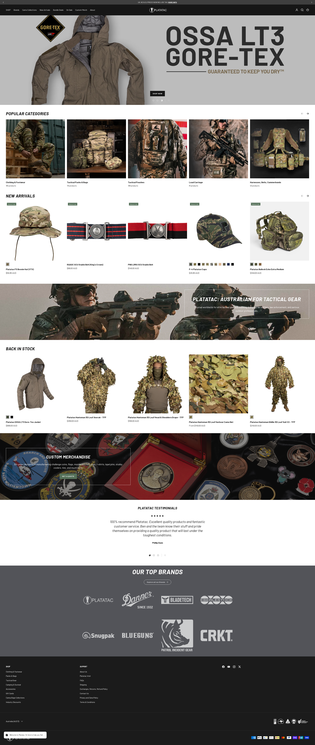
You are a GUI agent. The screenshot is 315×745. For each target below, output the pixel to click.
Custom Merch (81, 10)
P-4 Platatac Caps (198, 269)
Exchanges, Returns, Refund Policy (94, 689)
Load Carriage (196, 182)
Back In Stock (20, 348)
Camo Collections (29, 10)
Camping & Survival (13, 685)
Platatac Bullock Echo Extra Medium (267, 269)
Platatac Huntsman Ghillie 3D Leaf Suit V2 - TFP (272, 422)
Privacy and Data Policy (89, 698)
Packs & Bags (11, 676)
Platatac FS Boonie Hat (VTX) (20, 269)
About (92, 10)
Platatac (39, 738)
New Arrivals (45, 10)
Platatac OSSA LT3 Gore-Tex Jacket (23, 422)
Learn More (98, 604)
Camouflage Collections (15, 698)
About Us (83, 672)
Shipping (83, 685)
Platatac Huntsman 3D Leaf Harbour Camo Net (211, 422)
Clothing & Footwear (15, 182)
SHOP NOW (157, 94)
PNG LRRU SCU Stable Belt (140, 264)
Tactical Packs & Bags (77, 182)
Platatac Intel (85, 676)
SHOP (8, 10)
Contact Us (84, 693)
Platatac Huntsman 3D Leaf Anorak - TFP (86, 417)
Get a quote (68, 476)
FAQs (82, 680)
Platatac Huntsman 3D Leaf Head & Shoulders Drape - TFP (156, 417)
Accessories (11, 689)
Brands (16, 10)
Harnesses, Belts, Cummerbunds (265, 182)
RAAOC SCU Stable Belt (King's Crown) (85, 264)
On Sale (69, 10)
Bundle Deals (58, 10)
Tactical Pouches (136, 182)
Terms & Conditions (87, 702)
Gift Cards (10, 693)
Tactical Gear (11, 680)
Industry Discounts (13, 702)
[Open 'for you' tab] (8, 735)
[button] (307, 10)
